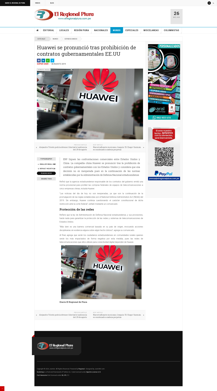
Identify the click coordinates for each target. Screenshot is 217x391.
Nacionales (101, 30)
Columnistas (171, 30)
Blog (52, 3)
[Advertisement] (139, 15)
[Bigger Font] (54, 164)
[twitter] (52, 60)
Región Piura (81, 30)
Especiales (131, 30)
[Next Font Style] (54, 168)
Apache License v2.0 (93, 372)
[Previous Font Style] (38, 168)
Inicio (38, 30)
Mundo (117, 30)
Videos (37, 3)
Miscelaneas (151, 30)
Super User (42, 64)
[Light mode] (209, 3)
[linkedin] (43, 60)
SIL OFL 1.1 (65, 375)
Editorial (48, 30)
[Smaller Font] (38, 164)
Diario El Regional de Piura (15, 3)
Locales (64, 30)
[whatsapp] (48, 60)
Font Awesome (42, 375)
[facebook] (39, 60)
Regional (81, 369)
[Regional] (64, 15)
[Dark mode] (213, 3)
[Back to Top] (2, 388)
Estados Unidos (71, 39)
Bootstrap (40, 372)
